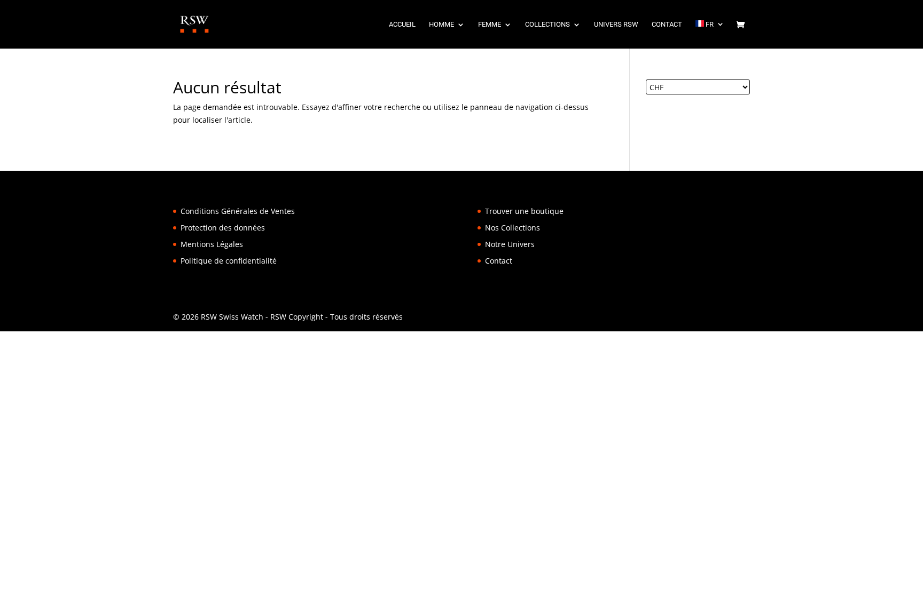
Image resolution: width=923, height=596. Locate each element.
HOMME (441, 24)
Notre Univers (510, 244)
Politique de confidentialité (229, 261)
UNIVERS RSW (616, 24)
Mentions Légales (212, 244)
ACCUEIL (402, 24)
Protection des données (223, 227)
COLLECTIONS (547, 24)
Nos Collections (512, 227)
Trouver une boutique (524, 211)
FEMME (489, 24)
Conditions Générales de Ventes (238, 211)
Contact (498, 261)
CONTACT (667, 24)
